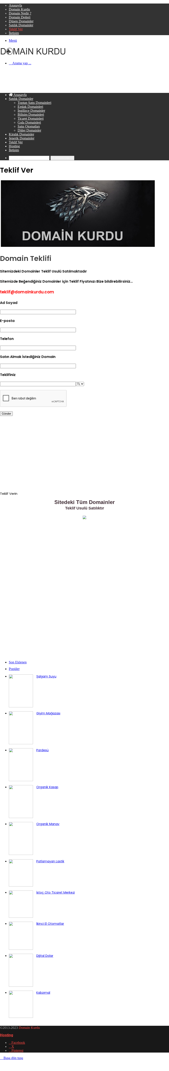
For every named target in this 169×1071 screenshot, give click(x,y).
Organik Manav (47, 824)
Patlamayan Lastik (50, 861)
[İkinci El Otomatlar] (21, 948)
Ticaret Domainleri (31, 118)
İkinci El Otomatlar (50, 923)
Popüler (14, 669)
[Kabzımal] (21, 1017)
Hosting (14, 146)
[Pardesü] (21, 780)
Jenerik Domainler (21, 138)
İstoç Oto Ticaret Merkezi (55, 892)
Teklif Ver (16, 29)
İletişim (14, 33)
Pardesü (42, 750)
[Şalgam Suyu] (21, 706)
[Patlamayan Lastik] (21, 885)
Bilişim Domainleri (31, 114)
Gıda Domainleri (29, 122)
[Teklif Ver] (84, 518)
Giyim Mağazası (48, 713)
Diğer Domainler (29, 130)
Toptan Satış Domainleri (34, 103)
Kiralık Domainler (21, 134)
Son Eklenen (18, 662)
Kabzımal (43, 992)
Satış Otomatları (29, 126)
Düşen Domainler (21, 21)
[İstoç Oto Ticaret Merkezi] (21, 916)
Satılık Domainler (21, 25)
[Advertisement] (80, 78)
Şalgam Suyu (46, 676)
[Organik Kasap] (21, 817)
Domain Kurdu (19, 9)
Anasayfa (15, 5)
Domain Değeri (19, 17)
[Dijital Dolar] (21, 985)
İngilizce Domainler (31, 110)
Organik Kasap (47, 787)
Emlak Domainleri (30, 106)
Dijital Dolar (44, 956)
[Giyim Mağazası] (21, 743)
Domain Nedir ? (20, 13)
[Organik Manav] (21, 854)
